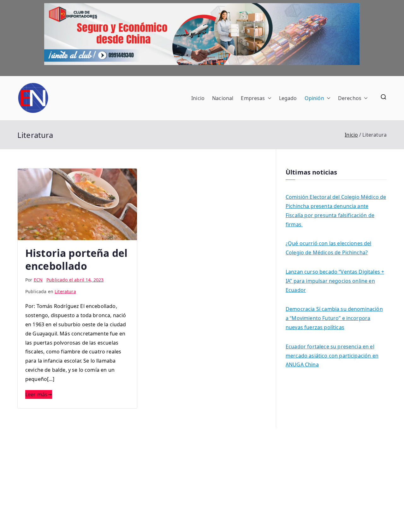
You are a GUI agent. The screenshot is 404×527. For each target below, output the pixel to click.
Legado (288, 98)
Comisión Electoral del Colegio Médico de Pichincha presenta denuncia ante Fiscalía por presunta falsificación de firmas (336, 210)
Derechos (349, 98)
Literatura (65, 291)
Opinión (314, 98)
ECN (38, 280)
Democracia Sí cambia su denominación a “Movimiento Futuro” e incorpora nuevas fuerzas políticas (334, 318)
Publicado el (75, 280)
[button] (268, 98)
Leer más (36, 394)
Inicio (198, 98)
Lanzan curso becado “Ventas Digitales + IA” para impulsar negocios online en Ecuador (335, 280)
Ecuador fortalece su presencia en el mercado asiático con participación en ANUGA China (332, 355)
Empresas (253, 98)
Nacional (222, 98)
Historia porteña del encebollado (76, 259)
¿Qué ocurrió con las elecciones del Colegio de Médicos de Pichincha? (328, 248)
